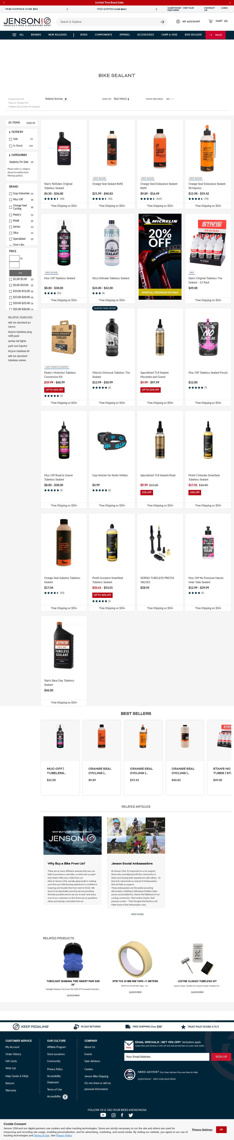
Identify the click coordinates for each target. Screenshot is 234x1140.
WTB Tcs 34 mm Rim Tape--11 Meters (135, 981)
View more (137, 914)
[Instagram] (114, 1116)
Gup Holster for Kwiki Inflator (110, 475)
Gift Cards (11, 1061)
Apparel (125, 35)
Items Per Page (154, 99)
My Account (12, 1047)
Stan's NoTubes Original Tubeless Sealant (58, 186)
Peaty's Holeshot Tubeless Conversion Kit (60, 374)
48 (167, 99)
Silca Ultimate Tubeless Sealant (110, 278)
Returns (9, 1083)
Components (103, 35)
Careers (88, 1069)
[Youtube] (104, 1116)
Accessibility (54, 1096)
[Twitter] (131, 1116)
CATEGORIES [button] (19, 155)
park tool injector (17, 346)
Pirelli (23, 221)
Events (88, 1054)
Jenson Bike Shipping (96, 1076)
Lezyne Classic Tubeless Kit (197, 981)
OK (221, 1129)
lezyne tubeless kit (18, 351)
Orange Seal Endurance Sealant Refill (158, 186)
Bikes (84, 35)
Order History (13, 1054)
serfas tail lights (17, 341)
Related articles (54, 99)
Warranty (10, 1090)
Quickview (73, 995)
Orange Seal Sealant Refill (107, 184)
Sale (218, 34)
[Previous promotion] (67, 9)
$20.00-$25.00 (23, 303)
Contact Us (209, 9)
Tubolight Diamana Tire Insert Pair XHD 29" (73, 982)
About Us (89, 1047)
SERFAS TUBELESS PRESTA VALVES (157, 580)
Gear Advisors (92, 1061)
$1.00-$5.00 (23, 279)
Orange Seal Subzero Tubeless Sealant (62, 580)
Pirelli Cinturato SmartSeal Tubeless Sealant (204, 477)
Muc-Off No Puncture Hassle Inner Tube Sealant (205, 580)
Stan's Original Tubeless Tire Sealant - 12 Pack (205, 280)
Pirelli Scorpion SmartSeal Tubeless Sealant (107, 580)
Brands (36, 35)
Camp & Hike (169, 35)
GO (20, 273)
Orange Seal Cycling (23, 207)
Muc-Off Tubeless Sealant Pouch (208, 372)
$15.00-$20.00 (23, 297)
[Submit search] (162, 22)
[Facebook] (123, 1116)
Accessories (145, 35)
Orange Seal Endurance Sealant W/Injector (206, 186)
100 (172, 99)
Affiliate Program (56, 1047)
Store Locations (56, 1054)
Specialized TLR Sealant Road (157, 475)
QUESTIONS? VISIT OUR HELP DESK (180, 9)
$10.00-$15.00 (23, 291)
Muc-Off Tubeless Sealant (59, 278)
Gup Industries (23, 193)
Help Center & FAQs (16, 1076)
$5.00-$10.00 (23, 285)
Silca (23, 233)
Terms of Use (41, 1135)
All (22, 35)
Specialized (23, 239)
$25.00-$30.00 (23, 309)
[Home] (27, 21)
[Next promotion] (156, 9)
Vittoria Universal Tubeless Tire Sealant (111, 374)
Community (53, 1061)
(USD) (224, 9)
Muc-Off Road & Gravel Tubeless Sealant (58, 477)
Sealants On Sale (21, 162)
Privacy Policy (64, 1135)
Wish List (10, 1068)
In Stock (17, 146)
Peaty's (23, 215)
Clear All (31, 122)
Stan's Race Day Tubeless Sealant (59, 682)
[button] (22, 132)
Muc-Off (23, 199)
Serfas (23, 227)
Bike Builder (193, 35)
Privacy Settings (202, 1129)
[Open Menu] (55, 21)
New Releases (57, 35)
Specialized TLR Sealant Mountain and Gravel (154, 374)
